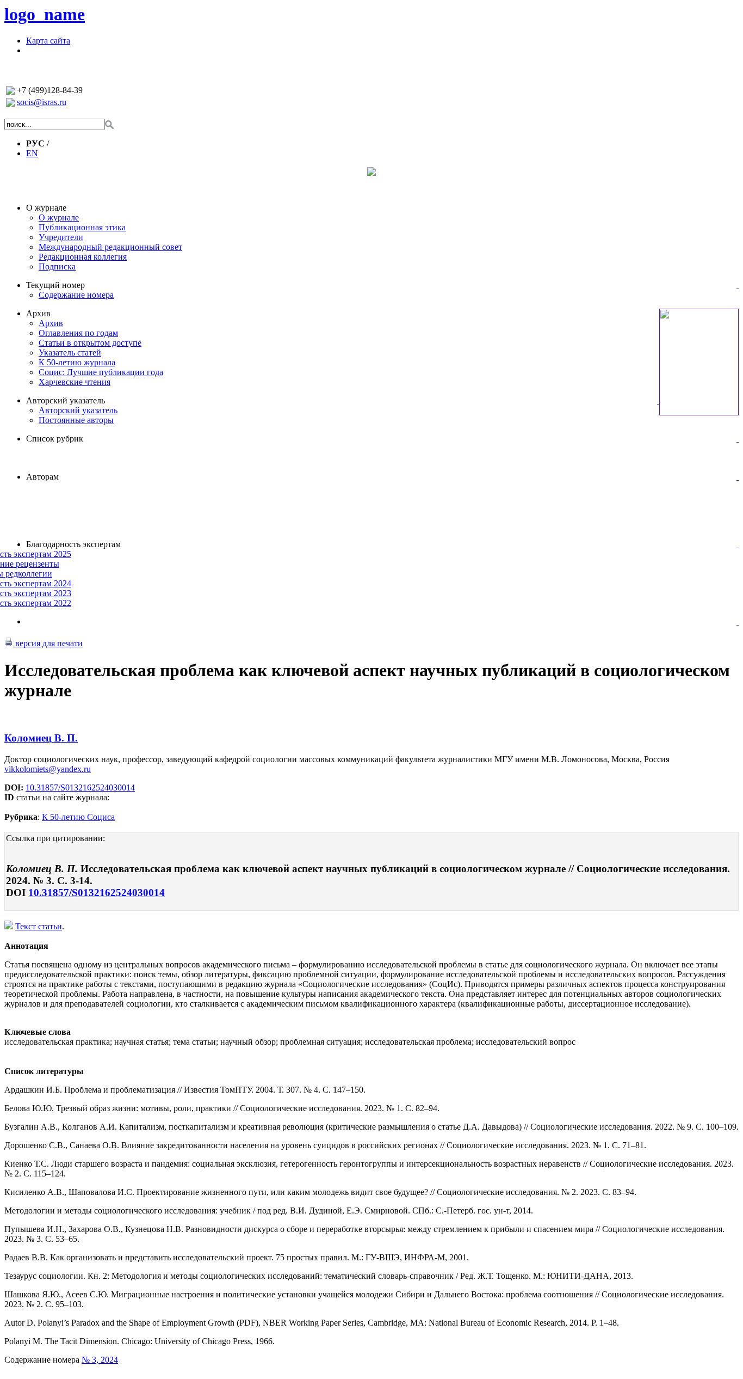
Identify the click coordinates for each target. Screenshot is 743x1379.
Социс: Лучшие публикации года (101, 372)
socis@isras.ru (41, 102)
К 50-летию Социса (78, 817)
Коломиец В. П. (41, 738)
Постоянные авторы (76, 420)
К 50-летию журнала (77, 362)
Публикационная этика (82, 227)
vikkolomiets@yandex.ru (47, 769)
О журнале (46, 207)
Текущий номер (55, 285)
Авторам (42, 476)
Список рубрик (54, 438)
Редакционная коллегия (83, 256)
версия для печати (48, 643)
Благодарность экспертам (73, 544)
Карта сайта (48, 40)
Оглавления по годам (78, 333)
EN (32, 153)
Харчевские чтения (74, 382)
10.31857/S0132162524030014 (80, 787)
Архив (38, 313)
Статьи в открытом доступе (90, 342)
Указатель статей (70, 352)
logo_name (44, 14)
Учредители (61, 237)
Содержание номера (76, 294)
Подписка (57, 266)
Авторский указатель (65, 400)
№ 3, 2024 (100, 1359)
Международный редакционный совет (110, 247)
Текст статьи (38, 926)
